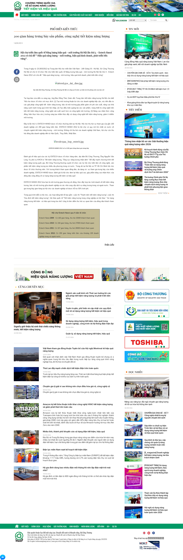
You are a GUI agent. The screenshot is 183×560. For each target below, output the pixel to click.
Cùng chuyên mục (31, 287)
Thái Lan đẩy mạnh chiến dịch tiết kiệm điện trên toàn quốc (71, 368)
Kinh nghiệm (99, 15)
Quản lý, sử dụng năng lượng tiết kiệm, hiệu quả (88, 333)
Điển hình (110, 15)
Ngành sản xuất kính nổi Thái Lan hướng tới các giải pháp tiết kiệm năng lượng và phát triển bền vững (88, 296)
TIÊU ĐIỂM (135, 109)
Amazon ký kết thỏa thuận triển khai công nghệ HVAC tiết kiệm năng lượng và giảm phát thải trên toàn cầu (78, 405)
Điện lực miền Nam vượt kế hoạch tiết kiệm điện (65, 449)
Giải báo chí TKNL (122, 15)
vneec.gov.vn (55, 541)
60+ (140, 15)
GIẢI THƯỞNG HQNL (60, 15)
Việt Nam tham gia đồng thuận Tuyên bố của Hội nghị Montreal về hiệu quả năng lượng (78, 349)
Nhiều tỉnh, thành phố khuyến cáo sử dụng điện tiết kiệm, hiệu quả (74, 431)
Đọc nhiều (136, 372)
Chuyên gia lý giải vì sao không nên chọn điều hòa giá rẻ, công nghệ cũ (76, 386)
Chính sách (35, 15)
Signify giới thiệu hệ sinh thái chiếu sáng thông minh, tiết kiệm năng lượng (37, 328)
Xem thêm (163, 193)
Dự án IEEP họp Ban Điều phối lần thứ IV (143, 97)
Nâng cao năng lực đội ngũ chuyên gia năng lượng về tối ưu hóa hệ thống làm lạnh (146, 403)
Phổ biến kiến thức (64, 29)
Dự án (134, 15)
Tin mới (134, 29)
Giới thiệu (25, 15)
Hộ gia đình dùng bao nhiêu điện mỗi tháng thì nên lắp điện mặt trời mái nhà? (77, 469)
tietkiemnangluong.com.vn (42, 541)
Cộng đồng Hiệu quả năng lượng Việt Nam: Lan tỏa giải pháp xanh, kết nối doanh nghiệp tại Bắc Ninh (147, 63)
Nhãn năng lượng (88, 526)
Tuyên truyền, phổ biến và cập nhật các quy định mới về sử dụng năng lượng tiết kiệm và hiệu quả (88, 309)
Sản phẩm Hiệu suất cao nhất (80, 15)
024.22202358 (121, 20)
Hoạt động (47, 15)
